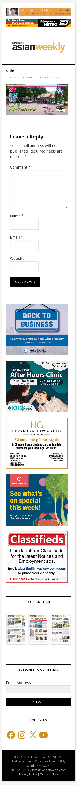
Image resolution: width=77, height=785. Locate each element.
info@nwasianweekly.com (49, 770)
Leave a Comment (50, 77)
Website (17, 258)
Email (16, 237)
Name (17, 215)
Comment (20, 167)
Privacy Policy (28, 774)
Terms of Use (49, 774)
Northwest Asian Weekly (38, 47)
